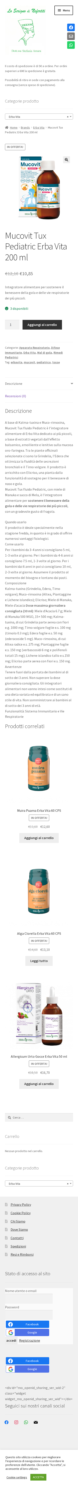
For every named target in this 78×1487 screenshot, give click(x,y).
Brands (25, 127)
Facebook (32, 1324)
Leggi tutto (39, 961)
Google (32, 1332)
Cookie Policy (21, 1213)
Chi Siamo (18, 1221)
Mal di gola (44, 352)
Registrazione (29, 1340)
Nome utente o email (21, 1291)
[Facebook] (71, 28)
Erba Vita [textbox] (38, 117)
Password (12, 1307)
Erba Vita (38, 127)
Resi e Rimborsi (22, 1254)
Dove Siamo (19, 1229)
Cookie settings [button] (16, 1477)
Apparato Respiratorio (34, 348)
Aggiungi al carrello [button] (39, 838)
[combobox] (39, 117)
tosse (56, 362)
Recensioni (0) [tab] (15, 396)
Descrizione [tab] (13, 383)
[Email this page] (71, 36)
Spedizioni (18, 1246)
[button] (66, 159)
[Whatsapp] (71, 45)
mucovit (29, 362)
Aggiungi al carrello (42, 324)
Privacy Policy (21, 1204)
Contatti (17, 1238)
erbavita (16, 362)
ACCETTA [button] (38, 1477)
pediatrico (44, 362)
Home (14, 127)
